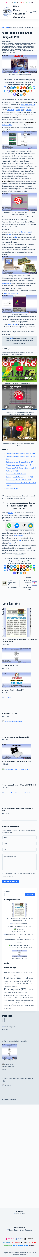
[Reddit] (24, 87)
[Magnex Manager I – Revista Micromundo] (19, 1230)
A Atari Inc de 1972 (12, 471)
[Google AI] (21, 91)
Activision (11, 43)
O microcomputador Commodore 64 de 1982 (19, 477)
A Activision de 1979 (12, 488)
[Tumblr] (27, 87)
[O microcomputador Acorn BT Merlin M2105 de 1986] (16, 775)
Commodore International (10, 47)
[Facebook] (9, 2)
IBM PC (27, 981)
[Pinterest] (21, 2)
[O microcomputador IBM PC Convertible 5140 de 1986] (16, 799)
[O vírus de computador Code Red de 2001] (19, 1033)
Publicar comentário (10, 881)
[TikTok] (18, 2)
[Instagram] (6, 2)
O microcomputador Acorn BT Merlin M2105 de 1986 (19, 785)
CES (14, 44)
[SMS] (34, 91)
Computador (19, 975)
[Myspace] (24, 91)
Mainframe (14, 986)
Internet (25, 984)
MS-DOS (26, 997)
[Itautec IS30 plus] (19, 1214)
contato (10, 513)
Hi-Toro (9, 49)
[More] (24, 94)
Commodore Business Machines (24, 46)
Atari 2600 (5, 44)
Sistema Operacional (27, 1000)
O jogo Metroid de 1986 (19, 932)
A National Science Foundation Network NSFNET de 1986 (17, 1080)
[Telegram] (5, 91)
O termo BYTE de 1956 (9, 713)
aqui (11, 338)
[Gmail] (30, 91)
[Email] (11, 91)
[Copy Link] (17, 87)
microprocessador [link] (30, 122)
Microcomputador (7, 50)
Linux (30, 983)
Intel (6, 983)
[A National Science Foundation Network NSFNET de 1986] (19, 1070)
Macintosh (7, 986)
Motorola (16, 50)
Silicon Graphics (7, 52)
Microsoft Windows (17, 997)
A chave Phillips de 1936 (10, 666)
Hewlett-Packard (26, 232)
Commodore (19, 44)
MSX (31, 997)
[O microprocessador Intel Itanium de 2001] (16, 727)
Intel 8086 (12, 983)
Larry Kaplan (22, 49)
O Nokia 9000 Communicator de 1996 (19, 926)
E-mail (6, 843)
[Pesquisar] (26, 11)
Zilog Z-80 (7, 1008)
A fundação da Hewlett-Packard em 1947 (18, 465)
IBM (20, 981)
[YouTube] (23, 2)
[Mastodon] (14, 94)
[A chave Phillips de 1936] (16, 655)
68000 (5, 43)
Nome (6, 837)
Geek (15, 981)
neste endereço (12, 324)
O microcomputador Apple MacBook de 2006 (16, 761)
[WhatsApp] (26, 2)
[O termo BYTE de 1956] (16, 704)
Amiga (15, 43)
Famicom (6, 981)
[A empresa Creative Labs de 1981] (16, 680)
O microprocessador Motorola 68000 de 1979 (19, 462)
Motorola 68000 (24, 50)
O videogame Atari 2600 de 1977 (16, 474)
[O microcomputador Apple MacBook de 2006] (16, 751)
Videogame (10, 1005)
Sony (14, 52)
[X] (8, 87)
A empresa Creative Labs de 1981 (13, 690)
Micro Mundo (9, 992)
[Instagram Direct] (23, 525)
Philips (31, 50)
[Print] (14, 91)
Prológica (18, 1000)
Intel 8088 (18, 983)
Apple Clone (13, 972)
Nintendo (11, 1000)
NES (5, 1000)
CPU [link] (23, 174)
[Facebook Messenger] (29, 2)
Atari (34, 43)
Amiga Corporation (23, 43)
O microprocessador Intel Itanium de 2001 (15, 737)
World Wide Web (25, 1005)
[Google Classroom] (27, 91)
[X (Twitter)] (12, 2)
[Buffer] (17, 91)
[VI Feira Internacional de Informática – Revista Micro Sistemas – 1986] (16, 622)
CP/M (31, 978)
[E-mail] (32, 2)
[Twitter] (11, 87)
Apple (31, 43)
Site (5, 849)
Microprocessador (21, 992)
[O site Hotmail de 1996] (19, 1091)
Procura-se (12, 543)
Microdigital (30, 989)
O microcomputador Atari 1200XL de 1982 (18, 480)
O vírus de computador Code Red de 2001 (19, 948)
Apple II (19, 972)
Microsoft (24, 995)
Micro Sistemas (11, 995)
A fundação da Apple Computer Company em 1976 (21, 468)
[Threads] (17, 94)
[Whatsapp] (30, 87)
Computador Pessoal (24, 47)
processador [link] (6, 181)
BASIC (30, 972)
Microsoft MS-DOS (7, 997)
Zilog (32, 1005)
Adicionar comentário (10, 856)
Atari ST (10, 44)
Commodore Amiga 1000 (8, 46)
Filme (11, 981)
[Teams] (8, 91)
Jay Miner (15, 49)
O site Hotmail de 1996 (9, 1100)
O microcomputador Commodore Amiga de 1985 (20, 454)
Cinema (6, 975)
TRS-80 (17, 1003)
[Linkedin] (14, 87)
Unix (23, 1002)
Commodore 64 (27, 44)
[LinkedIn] (15, 2)
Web (18, 1005)
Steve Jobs (6, 1002)
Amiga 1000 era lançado (11, 293)
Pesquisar (7, 891)
